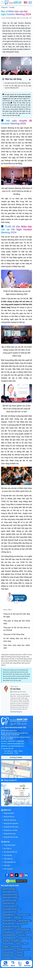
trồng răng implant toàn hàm (9, 920)
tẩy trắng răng (18, 634)
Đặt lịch (13, 965)
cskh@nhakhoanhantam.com (15, 743)
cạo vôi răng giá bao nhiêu (24, 937)
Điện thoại (5, 965)
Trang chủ (4, 7)
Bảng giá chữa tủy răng (11, 837)
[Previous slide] (4, 769)
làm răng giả (5, 946)
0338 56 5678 (20, 741)
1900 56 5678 (11, 741)
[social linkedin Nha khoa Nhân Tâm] (26, 875)
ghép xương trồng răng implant (9, 900)
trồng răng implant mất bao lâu (9, 891)
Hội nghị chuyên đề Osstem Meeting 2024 (18, 83)
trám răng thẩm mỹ (15, 940)
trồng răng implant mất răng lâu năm (11, 926)
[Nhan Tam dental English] (25, 2)
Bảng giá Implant (9, 813)
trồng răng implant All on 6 (8, 914)
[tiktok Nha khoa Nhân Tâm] (16, 875)
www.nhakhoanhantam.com (16, 746)
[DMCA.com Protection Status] (17, 881)
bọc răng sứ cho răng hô (8, 952)
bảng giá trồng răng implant (8, 888)
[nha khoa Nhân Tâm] (13, 2)
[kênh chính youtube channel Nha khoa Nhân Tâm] (12, 875)
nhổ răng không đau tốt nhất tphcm (21, 958)
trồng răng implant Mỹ (21, 923)
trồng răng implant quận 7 (24, 920)
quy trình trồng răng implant (23, 929)
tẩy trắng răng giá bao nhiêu (9, 935)
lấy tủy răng (28, 932)
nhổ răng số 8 (19, 952)
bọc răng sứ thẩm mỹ (16, 946)
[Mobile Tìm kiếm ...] (2, 2)
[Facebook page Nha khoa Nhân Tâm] (7, 875)
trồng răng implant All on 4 (23, 914)
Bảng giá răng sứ (9, 816)
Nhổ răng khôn (8, 869)
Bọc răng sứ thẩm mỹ (10, 852)
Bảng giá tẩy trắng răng (11, 827)
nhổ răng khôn (19, 955)
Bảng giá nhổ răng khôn (11, 823)
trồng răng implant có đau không (10, 897)
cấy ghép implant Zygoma (8, 903)
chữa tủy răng (21, 935)
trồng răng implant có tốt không (9, 894)
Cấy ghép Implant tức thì (8, 929)
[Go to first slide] (29, 769)
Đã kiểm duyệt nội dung (19, 691)
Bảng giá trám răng (9, 833)
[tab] (15, 776)
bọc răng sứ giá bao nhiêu (8, 949)
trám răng (18, 943)
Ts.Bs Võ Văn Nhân (11, 18)
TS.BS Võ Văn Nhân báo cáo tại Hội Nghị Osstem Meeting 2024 (18, 87)
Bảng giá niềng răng (10, 820)
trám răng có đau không (8, 943)
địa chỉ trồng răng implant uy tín (10, 906)
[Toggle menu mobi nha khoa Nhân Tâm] (30, 2)
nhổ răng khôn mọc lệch (8, 955)
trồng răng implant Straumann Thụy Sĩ (11, 909)
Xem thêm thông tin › (16, 711)
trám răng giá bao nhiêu (8, 932)
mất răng (25, 943)
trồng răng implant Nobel (8, 923)
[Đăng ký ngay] (16, 598)
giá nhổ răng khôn (6, 958)
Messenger (27, 965)
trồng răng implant (6, 917)
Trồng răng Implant (9, 845)
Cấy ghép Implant (17, 917)
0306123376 (13, 730)
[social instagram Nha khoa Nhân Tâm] (21, 875)
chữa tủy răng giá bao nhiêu (9, 937)
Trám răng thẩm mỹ (10, 862)
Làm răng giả (8, 855)
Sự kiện (12, 7)
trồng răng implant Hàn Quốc (9, 912)
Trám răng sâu (8, 859)
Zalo (20, 965)
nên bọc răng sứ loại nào (23, 949)
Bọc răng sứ (7, 848)
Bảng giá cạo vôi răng (10, 830)
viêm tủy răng (5, 940)
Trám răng (7, 865)
